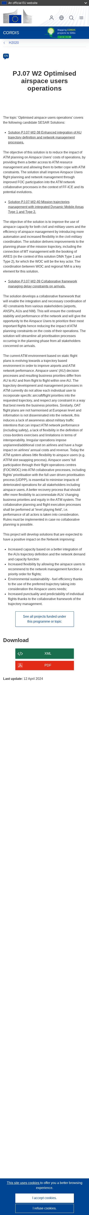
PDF (47, 665)
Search (71, 17)
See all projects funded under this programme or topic (44, 619)
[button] (61, 17)
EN (6, 55)
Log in (51, 17)
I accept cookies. (44, 1198)
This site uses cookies (23, 1183)
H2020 (14, 42)
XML (47, 653)
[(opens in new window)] (17, 16)
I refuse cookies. (45, 1208)
